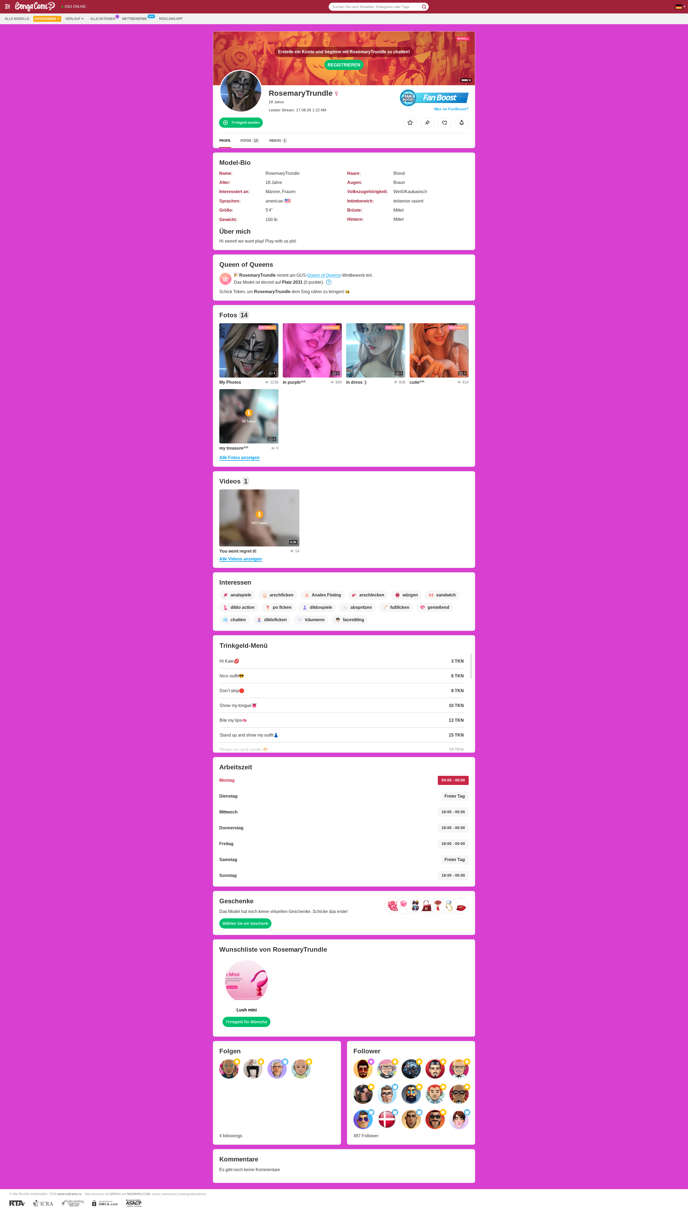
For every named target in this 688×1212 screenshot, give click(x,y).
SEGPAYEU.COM (138, 1194)
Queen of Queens (324, 275)
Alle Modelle (17, 19)
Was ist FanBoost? (451, 109)
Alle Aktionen (102, 19)
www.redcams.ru (70, 1194)
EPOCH (115, 1194)
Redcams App (170, 19)
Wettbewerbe (134, 19)
